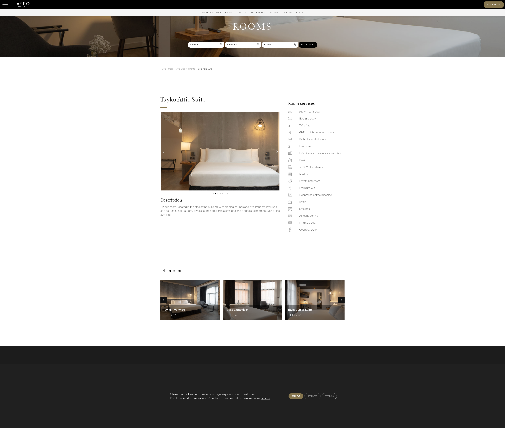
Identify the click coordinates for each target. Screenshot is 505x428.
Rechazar (312, 396)
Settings (329, 396)
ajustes (265, 398)
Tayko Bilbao (180, 69)
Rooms (191, 69)
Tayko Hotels (166, 69)
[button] (163, 151)
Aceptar (296, 396)
